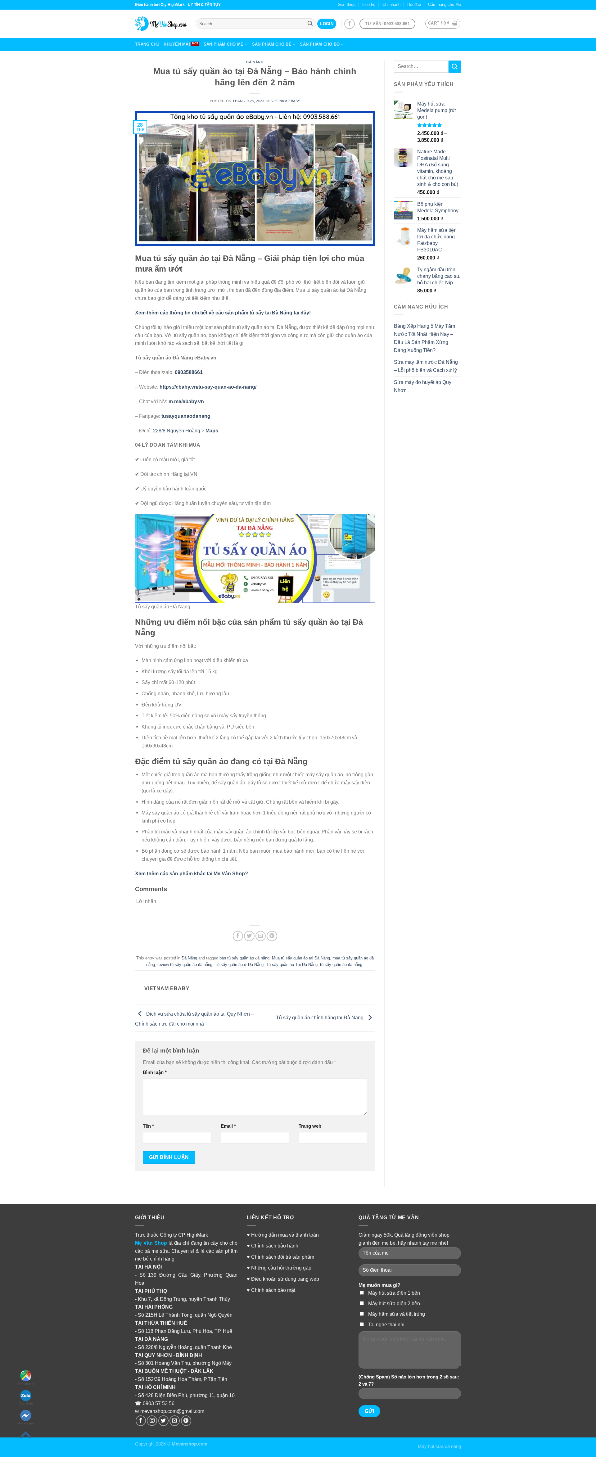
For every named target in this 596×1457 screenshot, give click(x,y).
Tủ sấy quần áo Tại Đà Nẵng (292, 964)
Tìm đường (26, 1383)
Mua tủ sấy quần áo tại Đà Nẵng (301, 958)
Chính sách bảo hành (274, 1245)
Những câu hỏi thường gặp (281, 1267)
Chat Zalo (26, 1403)
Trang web (310, 1126)
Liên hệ (368, 4)
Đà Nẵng (255, 62)
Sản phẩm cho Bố (320, 44)
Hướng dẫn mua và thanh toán (285, 1235)
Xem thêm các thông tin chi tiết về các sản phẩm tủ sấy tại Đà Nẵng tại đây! (223, 312)
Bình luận (155, 1072)
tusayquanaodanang (185, 416)
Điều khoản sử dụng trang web (285, 1279)
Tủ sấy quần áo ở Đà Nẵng (239, 964)
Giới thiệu (346, 4)
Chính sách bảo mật (273, 1290)
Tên (148, 1126)
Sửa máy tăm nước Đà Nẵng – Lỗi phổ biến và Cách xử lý (426, 366)
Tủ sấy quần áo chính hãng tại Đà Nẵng (320, 1017)
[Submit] (455, 67)
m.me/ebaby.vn (186, 401)
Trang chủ (147, 44)
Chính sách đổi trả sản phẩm (282, 1257)
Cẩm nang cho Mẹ (444, 4)
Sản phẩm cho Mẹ (224, 44)
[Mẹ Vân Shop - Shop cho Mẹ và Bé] (161, 23)
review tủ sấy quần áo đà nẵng (184, 964)
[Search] (310, 23)
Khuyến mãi (177, 44)
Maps (211, 430)
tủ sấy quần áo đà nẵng (341, 964)
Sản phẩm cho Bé (271, 44)
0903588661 (189, 372)
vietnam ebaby (285, 101)
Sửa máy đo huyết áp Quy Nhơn (422, 386)
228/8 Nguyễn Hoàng (176, 430)
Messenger (25, 1423)
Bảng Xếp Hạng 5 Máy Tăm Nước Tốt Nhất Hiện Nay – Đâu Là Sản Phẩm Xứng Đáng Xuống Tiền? (424, 338)
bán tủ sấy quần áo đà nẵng (244, 958)
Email (228, 1126)
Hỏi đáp (414, 4)
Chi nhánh (391, 4)
